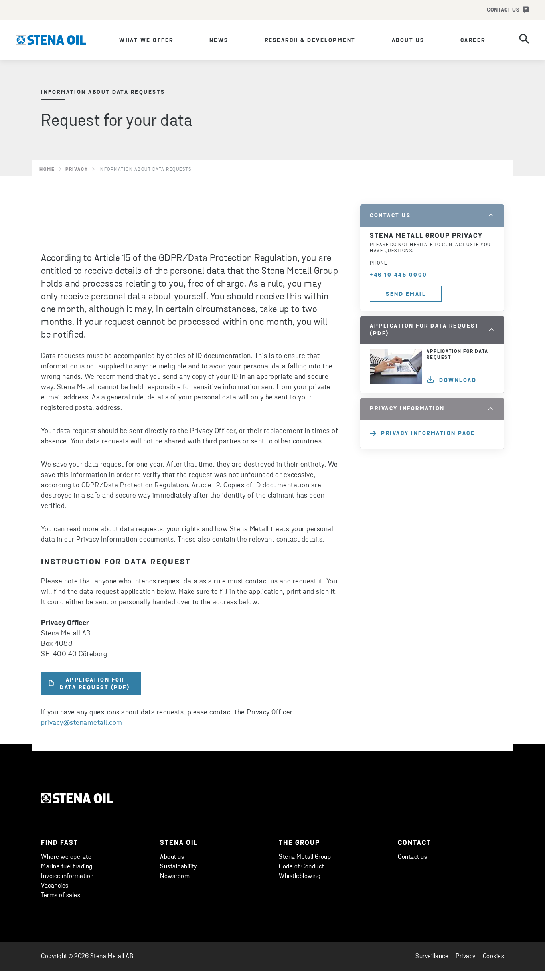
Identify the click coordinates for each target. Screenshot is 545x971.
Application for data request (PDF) (95, 684)
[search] (524, 40)
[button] (432, 215)
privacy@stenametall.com (81, 723)
